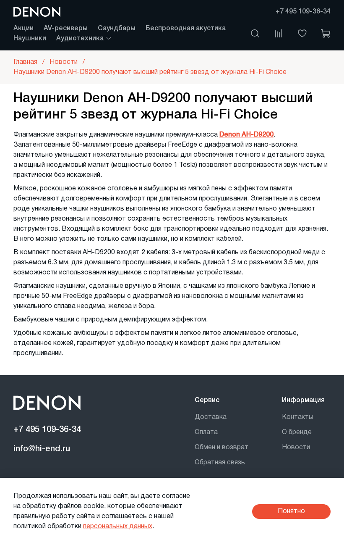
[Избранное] (302, 34)
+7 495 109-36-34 (303, 12)
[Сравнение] (279, 34)
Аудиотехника (80, 39)
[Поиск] (255, 34)
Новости (296, 447)
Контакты (297, 417)
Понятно (291, 511)
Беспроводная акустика (186, 29)
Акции (23, 29)
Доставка (211, 417)
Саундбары (117, 29)
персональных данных (117, 526)
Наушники (29, 39)
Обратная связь (220, 463)
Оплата (206, 432)
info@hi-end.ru (41, 449)
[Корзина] (326, 34)
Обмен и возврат (221, 447)
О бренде (297, 432)
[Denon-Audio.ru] (36, 12)
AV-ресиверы (66, 29)
